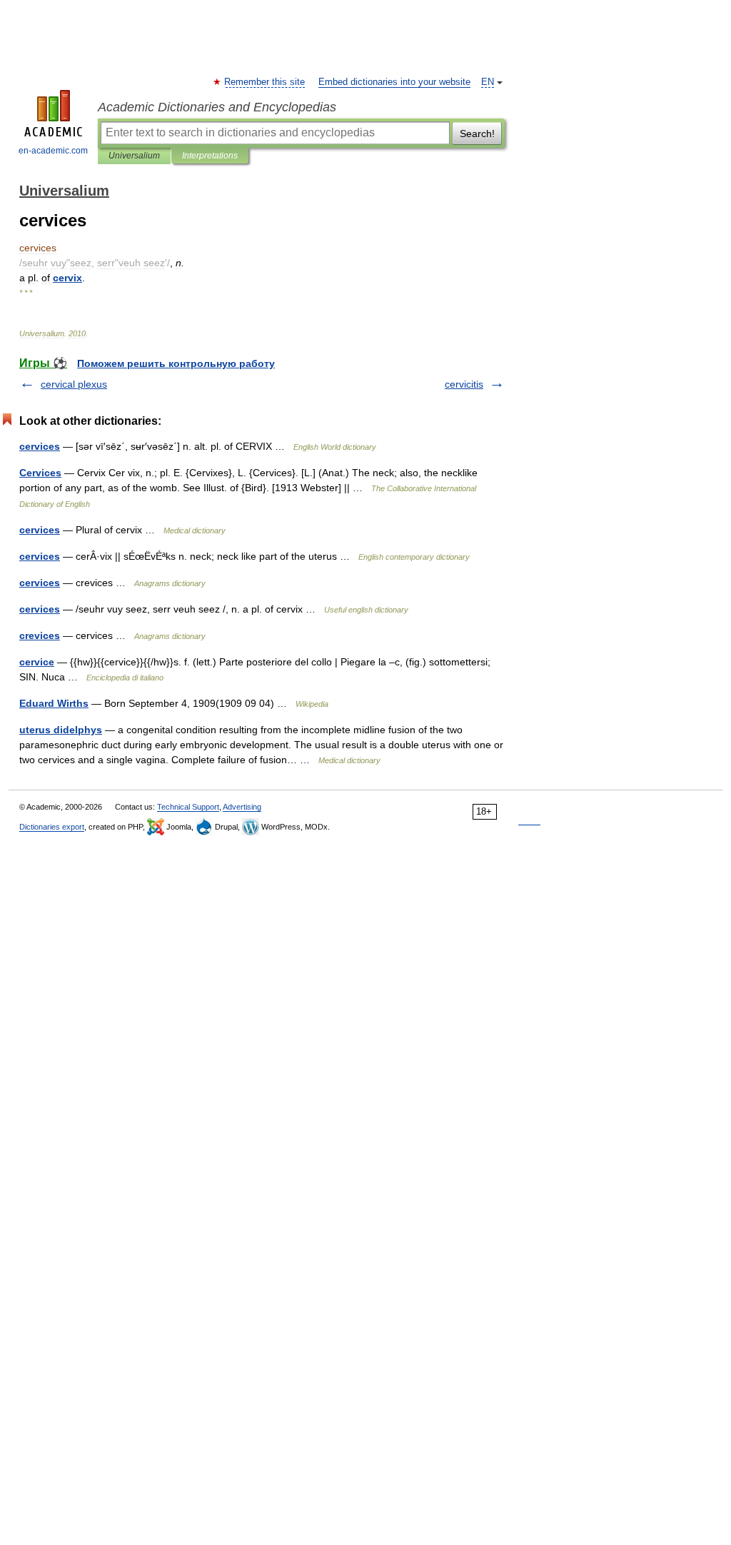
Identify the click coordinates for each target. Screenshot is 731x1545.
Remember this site (265, 82)
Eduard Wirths (54, 703)
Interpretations (210, 156)
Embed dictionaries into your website (394, 82)
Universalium (134, 156)
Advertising (242, 806)
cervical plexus (74, 384)
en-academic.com (53, 151)
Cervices (40, 472)
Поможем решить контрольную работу (176, 363)
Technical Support (188, 806)
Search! (477, 133)
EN (487, 82)
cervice (36, 662)
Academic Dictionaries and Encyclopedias (217, 107)
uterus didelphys (60, 729)
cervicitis (464, 384)
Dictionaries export (51, 826)
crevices (39, 635)
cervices (39, 446)
